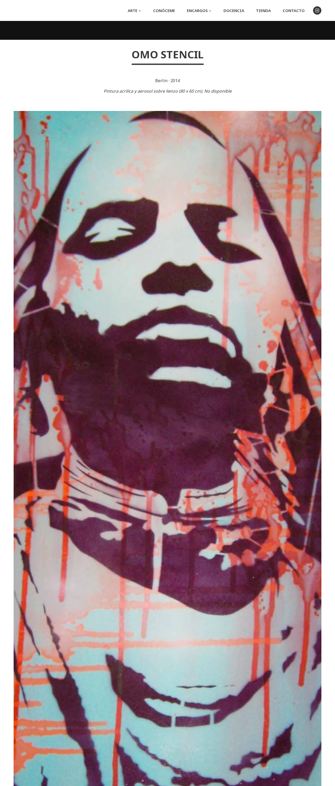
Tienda (263, 10)
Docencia (234, 10)
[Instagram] (317, 10)
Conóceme (164, 10)
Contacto (294, 10)
